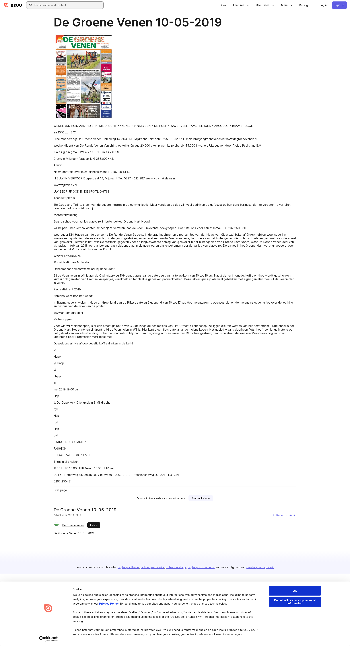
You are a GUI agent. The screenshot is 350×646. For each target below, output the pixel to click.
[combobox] (68, 5)
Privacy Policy (108, 603)
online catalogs (176, 567)
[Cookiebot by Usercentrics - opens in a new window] (48, 639)
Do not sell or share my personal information (295, 602)
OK (295, 590)
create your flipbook (260, 567)
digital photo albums (201, 567)
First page (60, 490)
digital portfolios (128, 567)
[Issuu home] (13, 5)
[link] (224, 5)
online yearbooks (152, 567)
